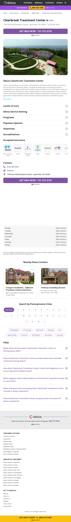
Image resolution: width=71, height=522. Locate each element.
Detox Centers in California (11, 462)
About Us (6, 496)
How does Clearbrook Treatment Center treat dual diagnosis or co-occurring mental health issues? (33, 369)
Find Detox (28, 3)
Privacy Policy (7, 506)
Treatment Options (11, 433)
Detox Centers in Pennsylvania (12, 472)
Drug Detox (6, 439)
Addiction (38, 3)
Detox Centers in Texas (10, 465)
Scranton (24, 335)
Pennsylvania (25, 13)
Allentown (39, 330)
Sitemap (5, 501)
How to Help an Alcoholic (10, 454)
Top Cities (9, 310)
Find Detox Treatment (12, 459)
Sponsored (51, 7)
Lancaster (60, 335)
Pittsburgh (27, 330)
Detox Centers (14, 13)
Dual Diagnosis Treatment (11, 451)
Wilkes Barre (35, 13)
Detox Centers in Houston (11, 483)
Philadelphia (14, 330)
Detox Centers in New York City (12, 475)
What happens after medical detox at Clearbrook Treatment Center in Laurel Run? (34, 379)
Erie (59, 330)
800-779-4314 (54, 421)
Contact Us (6, 499)
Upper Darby (12, 335)
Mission (5, 493)
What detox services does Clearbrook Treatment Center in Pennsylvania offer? (29, 349)
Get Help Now (22, 8)
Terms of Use (7, 504)
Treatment (49, 3)
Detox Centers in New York (11, 470)
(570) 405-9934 (53, 24)
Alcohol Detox (7, 441)
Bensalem (48, 335)
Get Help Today (35, 517)
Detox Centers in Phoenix (11, 485)
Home (5, 13)
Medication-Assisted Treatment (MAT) (14, 449)
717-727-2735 (35, 31)
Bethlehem (36, 335)
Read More (7, 99)
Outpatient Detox (8, 446)
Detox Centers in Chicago (11, 480)
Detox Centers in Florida (10, 467)
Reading (51, 330)
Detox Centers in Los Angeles (12, 478)
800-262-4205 (38, 7)
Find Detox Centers (9, 436)
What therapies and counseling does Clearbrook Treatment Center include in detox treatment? (33, 389)
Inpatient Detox (8, 444)
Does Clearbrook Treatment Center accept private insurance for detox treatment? (32, 399)
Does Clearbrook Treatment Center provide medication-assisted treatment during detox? (32, 359)
